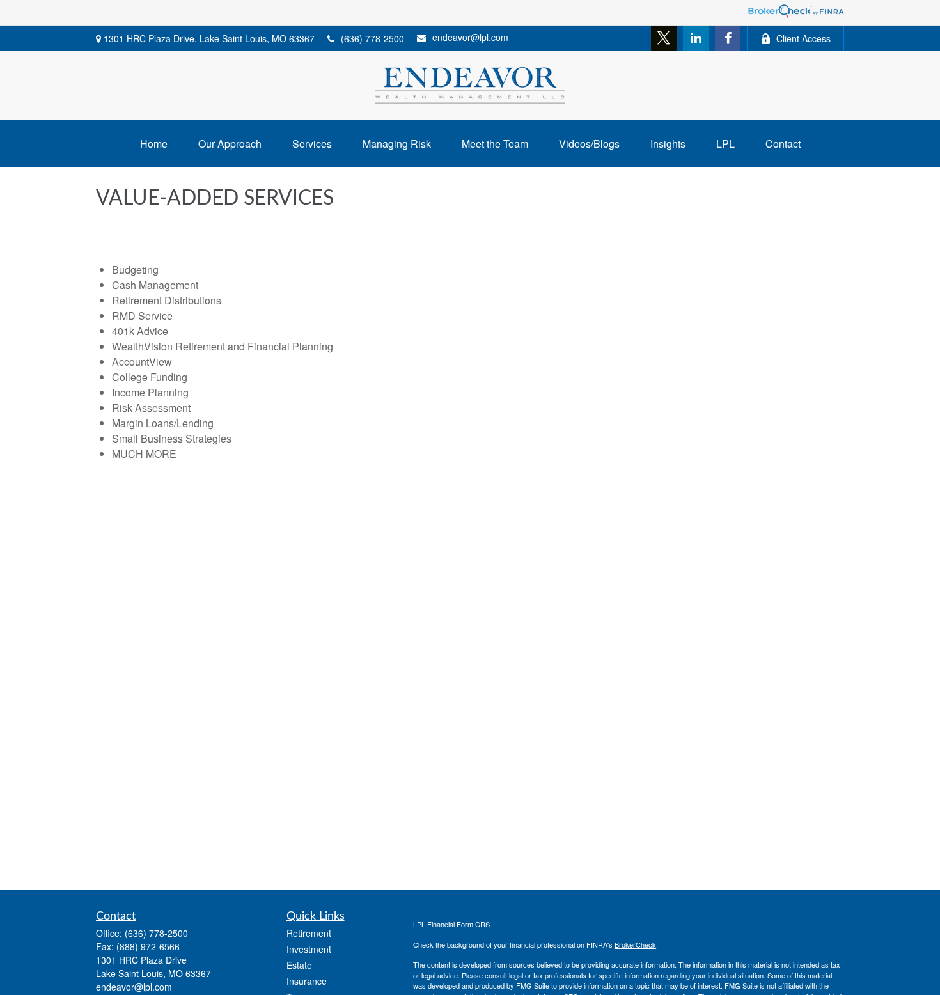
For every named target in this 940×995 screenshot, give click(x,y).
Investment (308, 949)
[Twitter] (664, 38)
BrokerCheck (635, 944)
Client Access (803, 38)
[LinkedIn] (696, 38)
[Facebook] (727, 38)
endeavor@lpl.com (470, 37)
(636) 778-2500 (372, 38)
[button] (154, 143)
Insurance (306, 981)
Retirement (308, 933)
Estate (299, 965)
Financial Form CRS (458, 924)
